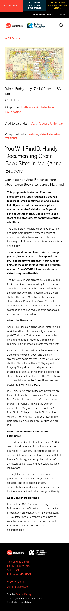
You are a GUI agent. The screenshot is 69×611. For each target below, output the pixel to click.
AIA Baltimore (11, 5)
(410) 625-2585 (16, 582)
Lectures (32, 134)
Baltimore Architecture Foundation (34, 5)
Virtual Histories (50, 134)
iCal (33, 123)
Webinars (11, 138)
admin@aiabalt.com (18, 586)
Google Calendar (51, 123)
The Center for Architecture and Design (57, 5)
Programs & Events (43, 14)
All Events (14, 38)
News (62, 14)
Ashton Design (24, 594)
